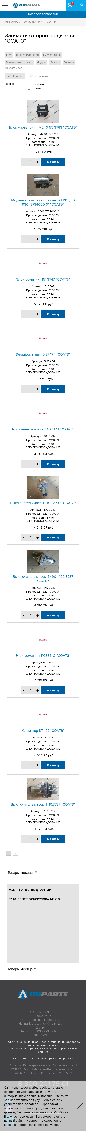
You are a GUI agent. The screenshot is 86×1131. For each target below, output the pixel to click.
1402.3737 (49, 587)
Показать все (13, 68)
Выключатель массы (19, 62)
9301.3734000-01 (49, 211)
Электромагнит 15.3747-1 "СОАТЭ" (43, 354)
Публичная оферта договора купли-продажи (43, 1058)
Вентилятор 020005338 (57, 1073)
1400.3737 (49, 509)
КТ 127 (49, 737)
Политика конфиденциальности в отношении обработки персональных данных (43, 1043)
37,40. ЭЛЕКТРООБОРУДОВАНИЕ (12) (34, 899)
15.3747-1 (49, 361)
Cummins (15, 1065)
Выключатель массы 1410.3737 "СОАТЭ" (43, 804)
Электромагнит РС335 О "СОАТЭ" (43, 655)
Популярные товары (37, 1065)
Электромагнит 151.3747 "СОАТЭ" (43, 279)
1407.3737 (48, 436)
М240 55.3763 (49, 134)
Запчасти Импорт (64, 1065)
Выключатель (52, 54)
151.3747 (49, 286)
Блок (9, 54)
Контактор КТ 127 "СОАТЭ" (43, 730)
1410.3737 (49, 811)
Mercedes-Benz (44, 1069)
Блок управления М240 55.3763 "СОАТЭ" (43, 127)
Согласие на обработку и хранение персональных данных (43, 1050)
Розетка (69, 62)
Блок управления (27, 54)
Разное (55, 62)
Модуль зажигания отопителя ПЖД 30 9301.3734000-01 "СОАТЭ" (43, 202)
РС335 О (49, 662)
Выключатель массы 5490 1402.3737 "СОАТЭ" (43, 578)
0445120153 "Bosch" (26, 1073)
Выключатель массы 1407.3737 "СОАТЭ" (43, 429)
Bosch (27, 1069)
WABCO (16, 1069)
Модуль (41, 62)
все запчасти (65, 1069)
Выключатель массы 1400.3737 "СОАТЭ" (43, 503)
